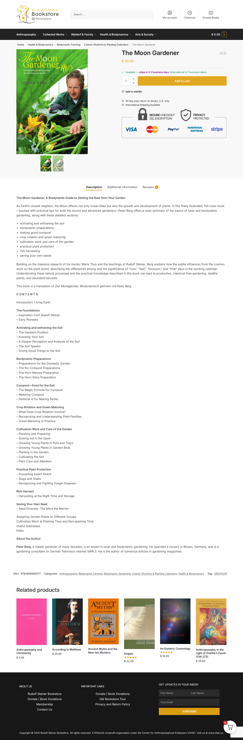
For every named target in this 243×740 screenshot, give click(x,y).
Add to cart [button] (31, 665)
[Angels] (139, 623)
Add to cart (182, 81)
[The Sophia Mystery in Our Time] (221, 53)
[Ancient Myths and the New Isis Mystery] (103, 621)
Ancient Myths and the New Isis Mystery (102, 650)
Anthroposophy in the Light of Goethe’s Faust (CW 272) (211, 653)
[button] (219, 34)
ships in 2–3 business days (154, 72)
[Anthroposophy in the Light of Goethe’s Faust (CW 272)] (211, 621)
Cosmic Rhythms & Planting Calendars (106, 44)
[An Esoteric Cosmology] (175, 621)
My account (170, 17)
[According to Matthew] (67, 621)
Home (20, 44)
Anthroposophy (68, 573)
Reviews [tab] (150, 187)
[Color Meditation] (225, 53)
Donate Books (211, 17)
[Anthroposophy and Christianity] (31, 621)
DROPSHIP (220, 573)
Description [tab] (94, 187)
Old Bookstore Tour (112, 699)
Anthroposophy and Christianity (29, 651)
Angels (128, 653)
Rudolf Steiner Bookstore (45, 694)
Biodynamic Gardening (117, 573)
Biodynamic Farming (68, 44)
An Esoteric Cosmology (175, 648)
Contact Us (44, 709)
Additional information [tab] (122, 187)
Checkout (190, 17)
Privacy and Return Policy (112, 704)
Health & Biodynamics (40, 44)
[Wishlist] (41, 604)
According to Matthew (66, 649)
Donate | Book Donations (45, 699)
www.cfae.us (215, 732)
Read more (103, 658)
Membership (44, 704)
